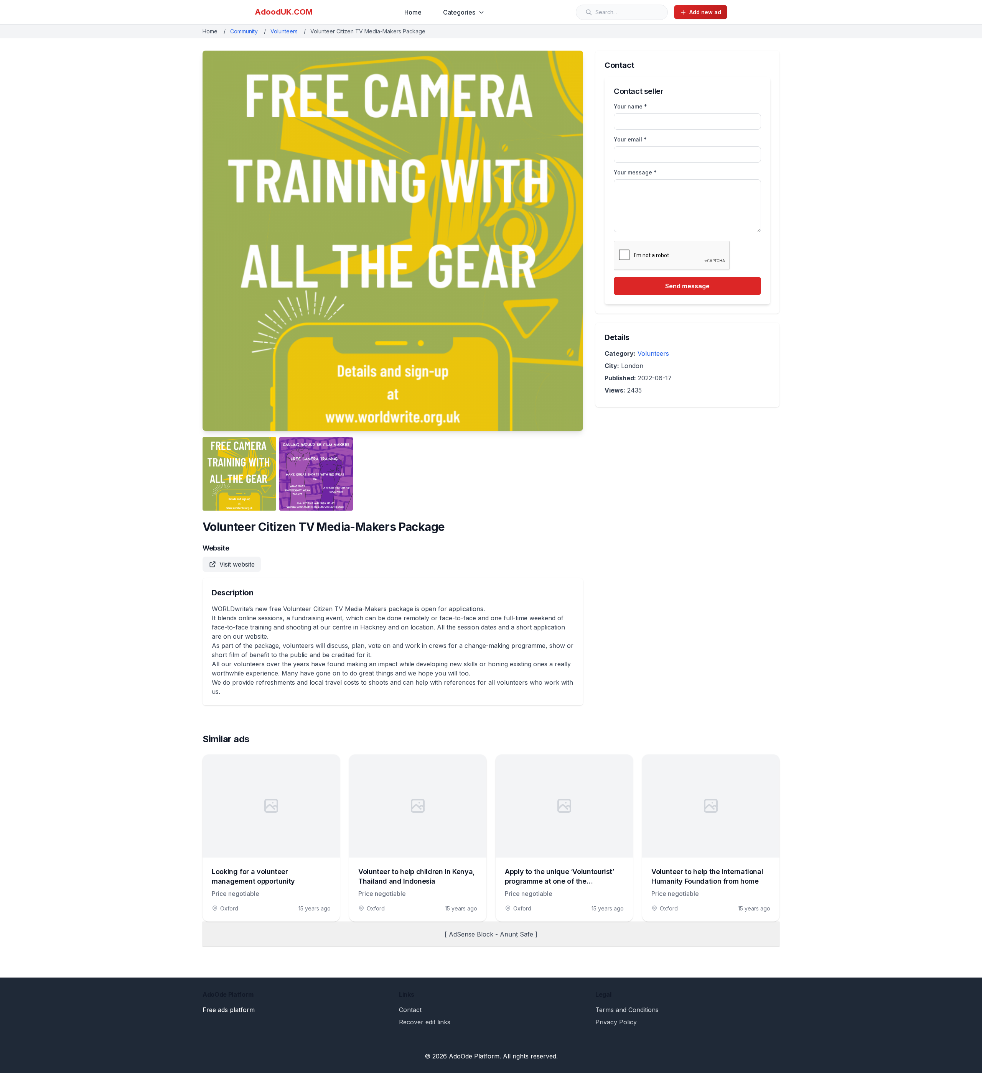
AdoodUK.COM (284, 11)
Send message (687, 286)
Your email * (630, 139)
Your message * (635, 172)
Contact (410, 1010)
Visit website (237, 564)
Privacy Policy (616, 1022)
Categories (459, 12)
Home (413, 12)
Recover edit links (424, 1022)
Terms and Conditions (627, 1010)
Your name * (630, 106)
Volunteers (284, 31)
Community (244, 31)
